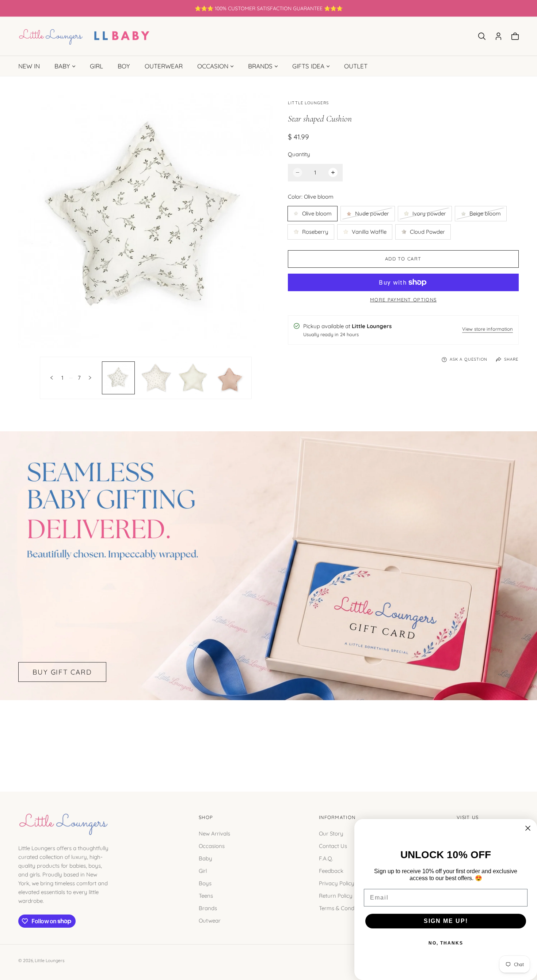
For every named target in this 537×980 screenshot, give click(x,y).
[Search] (481, 36)
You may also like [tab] (268, 737)
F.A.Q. (326, 858)
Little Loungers (50, 960)
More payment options (403, 300)
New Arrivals (214, 833)
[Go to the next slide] (90, 378)
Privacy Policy (336, 882)
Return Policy (336, 895)
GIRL (96, 66)
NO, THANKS (446, 943)
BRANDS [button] (260, 66)
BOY (124, 66)
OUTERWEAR (164, 66)
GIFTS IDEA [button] (308, 66)
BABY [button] (62, 66)
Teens (206, 895)
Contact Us (333, 845)
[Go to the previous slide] (51, 378)
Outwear (210, 920)
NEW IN (29, 66)
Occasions (212, 845)
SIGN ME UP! (446, 921)
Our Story (331, 833)
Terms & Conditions (343, 907)
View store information (487, 329)
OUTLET (355, 66)
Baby (205, 858)
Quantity (299, 154)
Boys (205, 882)
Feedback (331, 870)
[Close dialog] (527, 828)
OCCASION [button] (212, 66)
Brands (208, 907)
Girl (203, 870)
